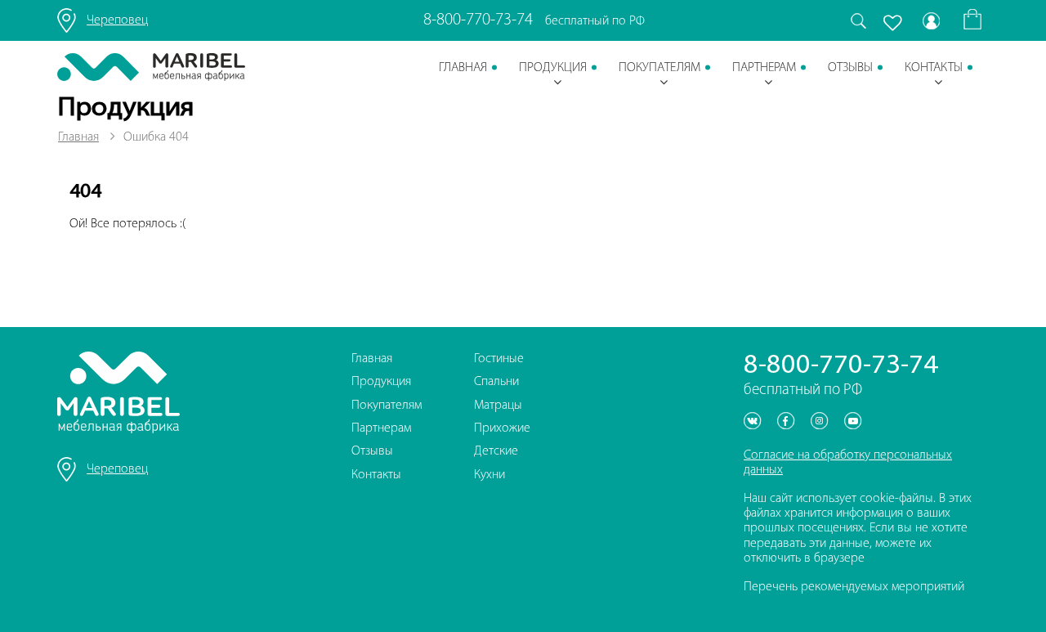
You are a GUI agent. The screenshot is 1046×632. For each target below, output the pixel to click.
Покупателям (659, 67)
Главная (463, 67)
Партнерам (764, 67)
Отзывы (850, 67)
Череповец (117, 20)
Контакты (934, 67)
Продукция (553, 67)
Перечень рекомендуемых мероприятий (854, 587)
